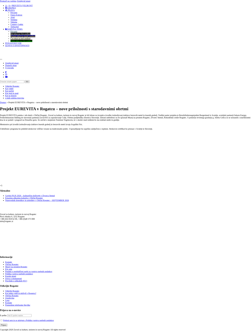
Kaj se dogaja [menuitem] (10, 96)
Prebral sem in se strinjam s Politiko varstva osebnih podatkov (28, 320)
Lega (7, 300)
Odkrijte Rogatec (12, 291)
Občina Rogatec (12, 264)
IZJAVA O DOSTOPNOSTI (17, 45)
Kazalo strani (10, 276)
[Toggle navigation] (1, 59)
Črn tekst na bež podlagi (20, 38)
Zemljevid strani (23, 1)
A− (6, 5)
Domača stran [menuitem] (11, 65)
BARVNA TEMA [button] (15, 29)
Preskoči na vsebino (8, 1)
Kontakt (8, 262)
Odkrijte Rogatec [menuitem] (12, 86)
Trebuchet (14, 27)
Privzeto (13, 13)
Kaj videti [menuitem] (9, 88)
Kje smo (8, 269)
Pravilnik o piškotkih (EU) (16, 281)
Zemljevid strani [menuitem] (12, 63)
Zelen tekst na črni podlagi (21, 41)
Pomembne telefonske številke (17, 305)
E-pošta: (3, 315)
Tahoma (13, 22)
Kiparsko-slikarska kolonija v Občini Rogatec (24, 198)
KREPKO (11, 8)
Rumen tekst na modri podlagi (22, 36)
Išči (27, 82)
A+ (9, 5)
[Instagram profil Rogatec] (6, 74)
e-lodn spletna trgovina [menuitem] (14, 98)
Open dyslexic (16, 15)
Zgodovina (9, 298)
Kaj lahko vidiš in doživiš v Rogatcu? (20, 293)
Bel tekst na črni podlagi (20, 34)
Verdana (13, 20)
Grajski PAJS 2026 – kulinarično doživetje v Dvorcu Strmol (30, 196)
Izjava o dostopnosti (13, 278)
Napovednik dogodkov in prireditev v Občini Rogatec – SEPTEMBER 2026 (37, 200)
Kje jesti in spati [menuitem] (11, 93)
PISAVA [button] (11, 10)
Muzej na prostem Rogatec (16, 267)
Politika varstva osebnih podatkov (19, 274)
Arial (12, 17)
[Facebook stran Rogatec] (6, 72)
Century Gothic (16, 24)
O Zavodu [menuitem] (9, 68)
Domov (3, 102)
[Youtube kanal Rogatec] (6, 77)
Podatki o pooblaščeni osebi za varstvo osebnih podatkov (28, 271)
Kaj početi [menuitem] (9, 91)
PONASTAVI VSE (13, 43)
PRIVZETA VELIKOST (22, 5)
